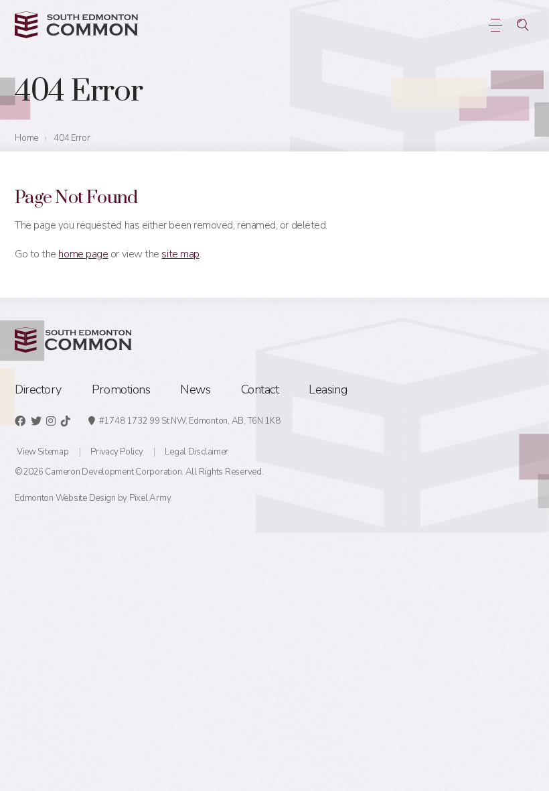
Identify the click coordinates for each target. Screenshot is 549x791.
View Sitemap (43, 452)
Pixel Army (149, 498)
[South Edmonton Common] (76, 24)
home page (83, 254)
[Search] (522, 24)
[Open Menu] (495, 24)
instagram (51, 421)
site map (180, 254)
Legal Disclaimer (196, 452)
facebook (20, 421)
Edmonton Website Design (65, 498)
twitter (36, 421)
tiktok (65, 421)
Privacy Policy (116, 452)
